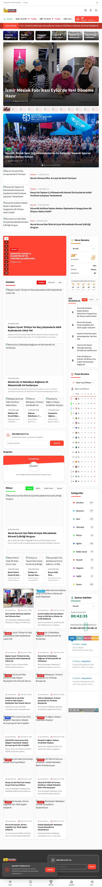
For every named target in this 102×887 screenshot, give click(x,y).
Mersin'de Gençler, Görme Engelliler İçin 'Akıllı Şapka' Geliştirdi (16, 827)
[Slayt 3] (46, 165)
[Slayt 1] (42, 165)
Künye (26, 3)
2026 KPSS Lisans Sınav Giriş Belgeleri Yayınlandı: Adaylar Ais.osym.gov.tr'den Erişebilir (17, 743)
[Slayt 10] (59, 165)
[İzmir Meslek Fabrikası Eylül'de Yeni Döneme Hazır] (6, 109)
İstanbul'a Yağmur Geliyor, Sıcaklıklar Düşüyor (48, 741)
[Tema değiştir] (97, 2)
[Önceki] (7, 140)
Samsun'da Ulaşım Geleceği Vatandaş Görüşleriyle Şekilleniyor (87, 348)
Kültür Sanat (48, 488)
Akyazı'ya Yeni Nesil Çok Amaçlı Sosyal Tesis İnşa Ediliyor (18, 783)
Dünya (29, 488)
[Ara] (85, 10)
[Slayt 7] (53, 165)
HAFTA (91, 300)
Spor (60, 282)
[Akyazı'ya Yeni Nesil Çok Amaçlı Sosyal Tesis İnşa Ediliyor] (71, 109)
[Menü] (96, 10)
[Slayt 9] (57, 165)
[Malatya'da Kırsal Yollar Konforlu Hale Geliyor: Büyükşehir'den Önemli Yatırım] (38, 109)
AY (97, 300)
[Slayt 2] (44, 165)
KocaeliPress (12, 610)
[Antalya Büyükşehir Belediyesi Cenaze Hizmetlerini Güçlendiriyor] (95, 109)
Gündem (41, 282)
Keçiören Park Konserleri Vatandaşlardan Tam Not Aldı (87, 336)
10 (6, 273)
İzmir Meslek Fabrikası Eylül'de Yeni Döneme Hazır (17, 615)
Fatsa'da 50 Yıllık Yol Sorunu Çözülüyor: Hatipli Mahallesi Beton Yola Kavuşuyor (49, 785)
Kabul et (50, 870)
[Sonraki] (94, 140)
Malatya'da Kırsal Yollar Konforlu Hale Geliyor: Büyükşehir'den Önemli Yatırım (18, 701)
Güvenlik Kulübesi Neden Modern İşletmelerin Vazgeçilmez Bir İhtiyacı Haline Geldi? (87, 312)
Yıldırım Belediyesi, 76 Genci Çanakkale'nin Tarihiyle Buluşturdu (49, 701)
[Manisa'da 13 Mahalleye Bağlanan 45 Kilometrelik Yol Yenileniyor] (31, 109)
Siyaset (59, 488)
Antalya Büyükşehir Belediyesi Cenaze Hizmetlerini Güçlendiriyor (50, 827)
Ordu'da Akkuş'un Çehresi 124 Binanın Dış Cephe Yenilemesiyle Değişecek (86, 360)
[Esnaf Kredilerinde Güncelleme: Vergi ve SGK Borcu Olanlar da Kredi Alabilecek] (14, 109)
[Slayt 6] (51, 165)
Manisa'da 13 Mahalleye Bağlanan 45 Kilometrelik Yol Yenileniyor (49, 658)
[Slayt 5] (50, 165)
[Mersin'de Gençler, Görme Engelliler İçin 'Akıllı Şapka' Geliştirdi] (87, 109)
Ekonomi (51, 282)
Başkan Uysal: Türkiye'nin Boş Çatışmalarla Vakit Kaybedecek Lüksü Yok (17, 658)
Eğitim (38, 488)
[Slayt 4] (48, 165)
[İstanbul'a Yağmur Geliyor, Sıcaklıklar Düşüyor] (63, 109)
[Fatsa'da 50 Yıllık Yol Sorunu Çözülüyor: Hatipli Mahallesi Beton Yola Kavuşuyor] (79, 109)
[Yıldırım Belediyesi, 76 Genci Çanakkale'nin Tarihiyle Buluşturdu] (47, 109)
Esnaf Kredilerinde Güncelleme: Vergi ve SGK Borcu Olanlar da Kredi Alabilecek (44, 25)
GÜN (84, 300)
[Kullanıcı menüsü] (90, 10)
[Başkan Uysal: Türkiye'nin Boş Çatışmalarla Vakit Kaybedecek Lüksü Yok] (22, 109)
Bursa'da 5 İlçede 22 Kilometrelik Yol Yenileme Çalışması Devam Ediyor (23, 257)
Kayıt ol (57, 443)
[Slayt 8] (55, 165)
